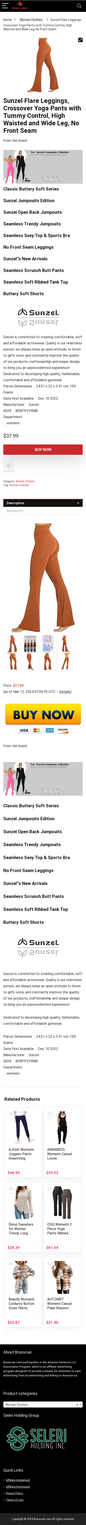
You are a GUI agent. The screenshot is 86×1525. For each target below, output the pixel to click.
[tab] (43, 503)
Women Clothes (31, 20)
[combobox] (43, 1404)
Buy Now (43, 449)
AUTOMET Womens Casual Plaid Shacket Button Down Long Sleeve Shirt (59, 1310)
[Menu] (5, 6)
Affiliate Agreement (18, 1480)
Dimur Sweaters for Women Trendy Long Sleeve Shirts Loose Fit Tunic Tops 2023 (21, 1235)
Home (7, 20)
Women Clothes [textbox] (41, 1404)
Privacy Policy (14, 1493)
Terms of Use (14, 1500)
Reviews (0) (15, 511)
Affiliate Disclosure (18, 1486)
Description (15, 503)
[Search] (79, 6)
